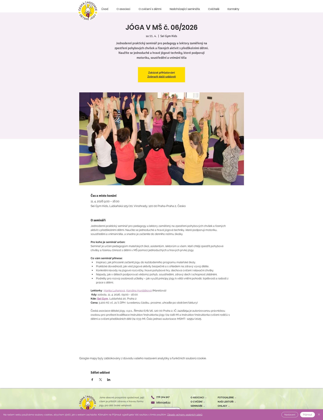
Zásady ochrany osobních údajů (184, 414)
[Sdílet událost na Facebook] (92, 379)
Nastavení (289, 414)
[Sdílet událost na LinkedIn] (108, 379)
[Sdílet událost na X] (100, 379)
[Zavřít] (319, 414)
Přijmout (307, 414)
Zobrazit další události (161, 76)
